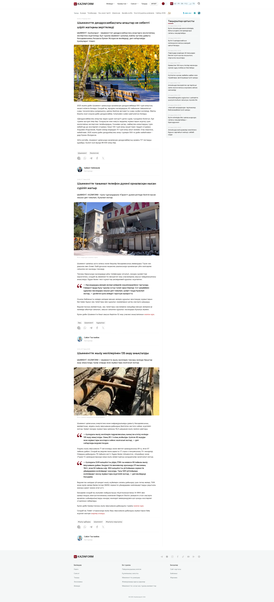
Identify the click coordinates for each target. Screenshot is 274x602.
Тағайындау (92, 13)
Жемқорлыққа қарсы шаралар (133, 582)
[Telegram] (91, 158)
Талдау (144, 3)
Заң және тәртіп (104, 13)
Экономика (78, 582)
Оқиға (76, 569)
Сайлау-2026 (160, 13)
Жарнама (173, 578)
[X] (103, 158)
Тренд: (76, 13)
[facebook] (178, 557)
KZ (172, 4)
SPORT (154, 4)
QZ (175, 4)
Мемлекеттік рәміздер (131, 578)
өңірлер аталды (98, 513)
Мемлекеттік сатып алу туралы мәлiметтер (139, 586)
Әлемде (77, 586)
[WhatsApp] (85, 158)
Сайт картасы (175, 569)
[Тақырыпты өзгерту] (165, 3)
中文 (186, 4)
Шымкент (82, 153)
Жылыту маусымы (114, 522)
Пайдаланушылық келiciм (131, 569)
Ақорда (83, 13)
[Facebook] (97, 158)
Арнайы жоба (127, 13)
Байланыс (174, 573)
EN (182, 4)
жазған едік (149, 314)
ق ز (190, 4)
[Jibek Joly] (188, 13)
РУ (179, 4)
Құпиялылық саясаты (130, 573)
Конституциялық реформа (144, 13)
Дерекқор (116, 13)
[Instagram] (78, 158)
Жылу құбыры (84, 522)
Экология (94, 153)
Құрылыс (100, 323)
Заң (79, 323)
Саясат (77, 573)
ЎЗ (194, 4)
